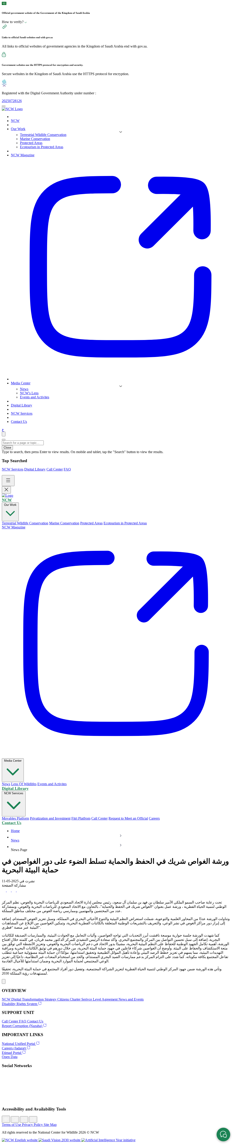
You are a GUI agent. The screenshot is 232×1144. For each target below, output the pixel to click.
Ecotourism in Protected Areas (41, 147)
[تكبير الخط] (15, 1119)
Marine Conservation (35, 139)
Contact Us (11, 823)
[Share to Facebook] (4, 890)
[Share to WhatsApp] (14, 890)
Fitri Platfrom (80, 818)
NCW (7, 500)
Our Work (10, 505)
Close (7, 447)
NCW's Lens (29, 393)
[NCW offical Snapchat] (116, 1089)
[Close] (3, 439)
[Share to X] (9, 890)
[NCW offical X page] (116, 1075)
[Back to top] (3, 981)
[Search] (3, 434)
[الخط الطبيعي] (24, 1119)
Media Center (13, 760)
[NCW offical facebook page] (116, 1094)
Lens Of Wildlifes (23, 784)
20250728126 (12, 101)
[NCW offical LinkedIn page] (116, 1079)
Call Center (54, 469)
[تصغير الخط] (33, 1119)
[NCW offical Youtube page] (116, 1099)
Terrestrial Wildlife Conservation (43, 135)
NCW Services (12, 469)
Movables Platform (15, 818)
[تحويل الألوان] (6, 1119)
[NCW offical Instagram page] (116, 1084)
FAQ (67, 469)
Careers (154, 818)
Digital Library (35, 469)
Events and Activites (34, 397)
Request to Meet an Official (128, 818)
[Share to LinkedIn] (19, 890)
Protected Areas (31, 143)
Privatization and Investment (50, 818)
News (24, 389)
